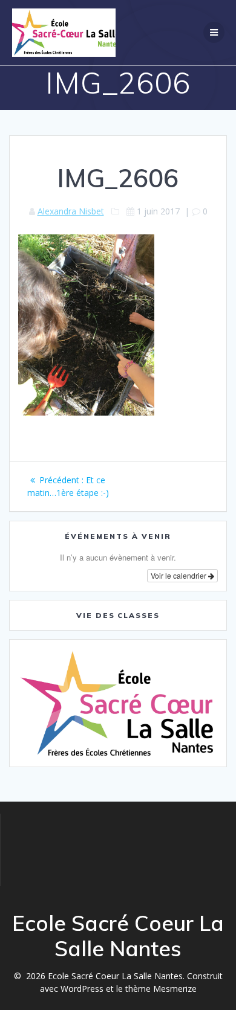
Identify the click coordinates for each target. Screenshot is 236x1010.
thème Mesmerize (161, 988)
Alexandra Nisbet (71, 211)
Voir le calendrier (179, 575)
